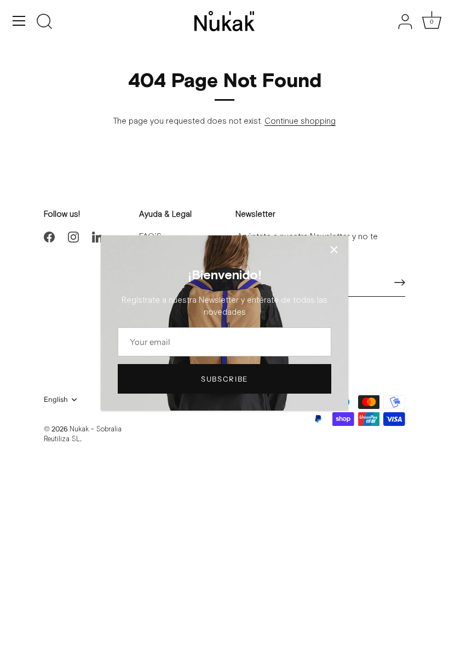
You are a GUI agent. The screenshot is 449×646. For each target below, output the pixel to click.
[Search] (44, 22)
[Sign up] (399, 282)
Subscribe (224, 378)
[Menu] (19, 21)
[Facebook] (49, 237)
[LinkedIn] (97, 237)
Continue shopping (300, 121)
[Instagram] (73, 237)
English (56, 399)
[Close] (334, 250)
